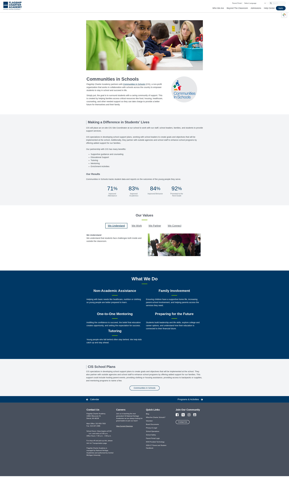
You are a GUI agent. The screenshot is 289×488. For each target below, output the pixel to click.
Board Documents (152, 424)
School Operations (152, 431)
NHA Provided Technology (155, 442)
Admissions (256, 8)
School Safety (151, 435)
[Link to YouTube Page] (194, 415)
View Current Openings (124, 426)
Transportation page (99, 443)
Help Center (269, 8)
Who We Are (218, 8)
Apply (280, 8)
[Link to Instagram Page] (189, 415)
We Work (137, 225)
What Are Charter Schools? (155, 417)
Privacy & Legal (151, 428)
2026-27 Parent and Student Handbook (156, 446)
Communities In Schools (134, 84)
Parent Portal (237, 3)
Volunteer (149, 421)
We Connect (174, 225)
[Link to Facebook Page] (177, 415)
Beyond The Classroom (237, 8)
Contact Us (182, 422)
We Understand (116, 225)
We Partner (155, 225)
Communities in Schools (144, 388)
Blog (147, 414)
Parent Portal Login (153, 438)
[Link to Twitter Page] (183, 414)
